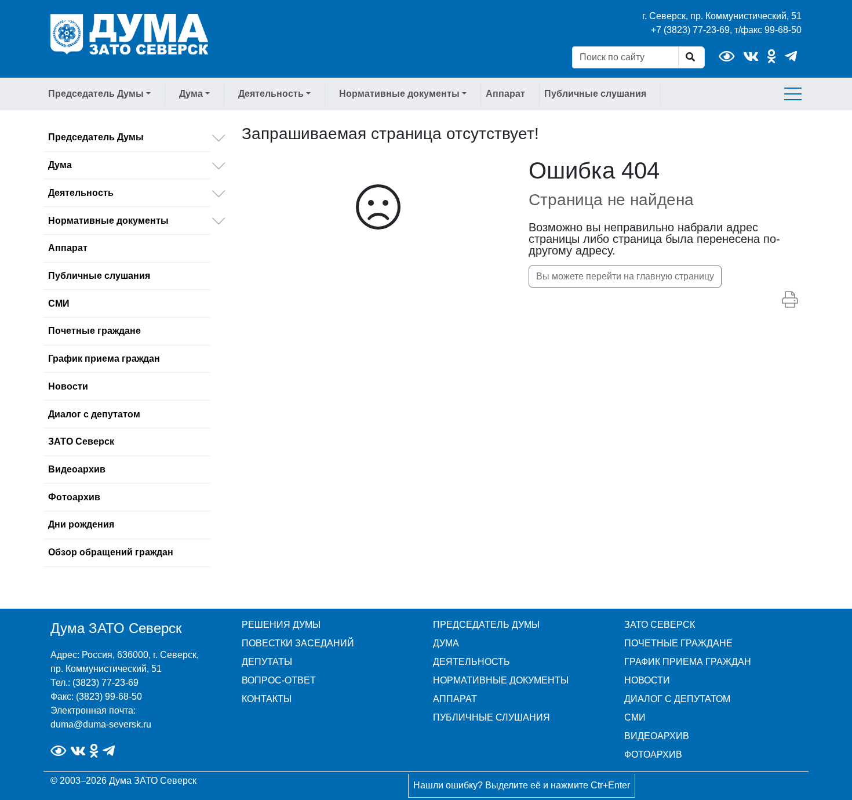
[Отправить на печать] (790, 300)
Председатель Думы (96, 137)
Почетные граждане (94, 331)
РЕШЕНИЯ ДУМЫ (281, 625)
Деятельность (81, 193)
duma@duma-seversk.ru (100, 724)
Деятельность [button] (271, 94)
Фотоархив (74, 497)
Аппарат (505, 94)
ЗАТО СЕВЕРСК (659, 625)
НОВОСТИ (647, 680)
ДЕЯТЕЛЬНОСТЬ (471, 662)
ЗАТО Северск (81, 441)
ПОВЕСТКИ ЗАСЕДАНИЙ (298, 643)
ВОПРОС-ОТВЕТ (279, 680)
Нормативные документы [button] (399, 94)
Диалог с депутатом (94, 414)
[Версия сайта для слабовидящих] (726, 56)
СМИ (59, 303)
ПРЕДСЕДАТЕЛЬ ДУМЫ (486, 625)
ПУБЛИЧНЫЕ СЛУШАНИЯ (491, 717)
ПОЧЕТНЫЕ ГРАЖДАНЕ (678, 643)
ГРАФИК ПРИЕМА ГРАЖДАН (687, 662)
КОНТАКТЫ (267, 699)
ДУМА (446, 643)
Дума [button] (191, 94)
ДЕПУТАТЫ (267, 662)
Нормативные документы (108, 221)
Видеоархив (76, 469)
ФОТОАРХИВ (653, 754)
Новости (68, 386)
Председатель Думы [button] (96, 94)
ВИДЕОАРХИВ (656, 736)
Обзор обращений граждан (110, 552)
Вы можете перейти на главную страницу (625, 276)
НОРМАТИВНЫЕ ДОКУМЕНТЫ (501, 680)
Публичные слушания (595, 94)
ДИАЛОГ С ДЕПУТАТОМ (677, 699)
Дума (60, 165)
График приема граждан (104, 358)
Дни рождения (81, 524)
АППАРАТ (455, 699)
